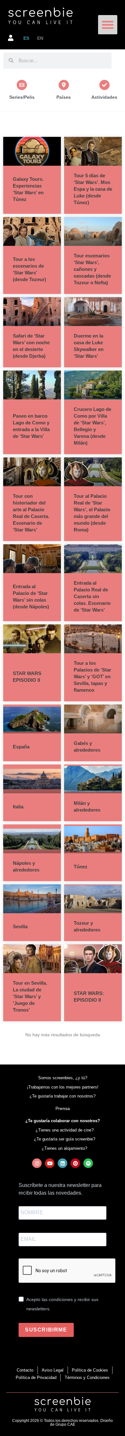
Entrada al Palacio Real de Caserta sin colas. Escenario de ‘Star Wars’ (92, 596)
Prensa (62, 1108)
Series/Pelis (22, 97)
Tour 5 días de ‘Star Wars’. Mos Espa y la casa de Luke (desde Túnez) (93, 189)
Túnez (81, 866)
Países (63, 97)
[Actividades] (104, 85)
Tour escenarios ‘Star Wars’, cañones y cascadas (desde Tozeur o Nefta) (92, 269)
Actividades (104, 97)
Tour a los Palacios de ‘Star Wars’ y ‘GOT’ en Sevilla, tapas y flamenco (92, 676)
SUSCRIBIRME (46, 1329)
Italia (18, 806)
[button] (107, 24)
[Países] (64, 85)
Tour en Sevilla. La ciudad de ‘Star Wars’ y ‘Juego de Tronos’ (30, 996)
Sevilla (20, 926)
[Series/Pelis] (22, 85)
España (21, 746)
